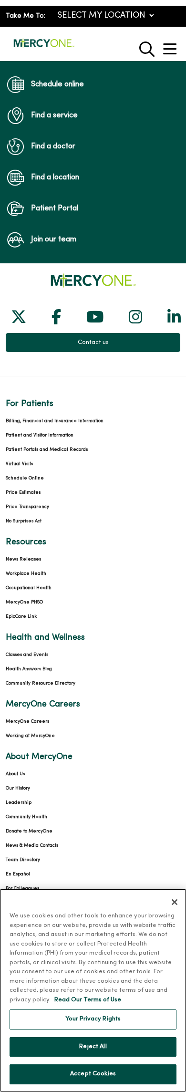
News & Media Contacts (32, 845)
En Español (18, 874)
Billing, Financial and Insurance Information (54, 421)
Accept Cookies (93, 1074)
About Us (15, 774)
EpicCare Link (21, 616)
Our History (18, 788)
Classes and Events (27, 655)
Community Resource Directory (40, 683)
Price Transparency (27, 507)
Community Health (26, 817)
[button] (171, 45)
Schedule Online (25, 478)
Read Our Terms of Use (87, 1000)
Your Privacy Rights (93, 1019)
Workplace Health (26, 574)
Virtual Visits (19, 464)
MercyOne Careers (27, 721)
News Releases (23, 559)
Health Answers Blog (29, 669)
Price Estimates (23, 492)
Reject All (92, 1047)
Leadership (18, 803)
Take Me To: (25, 16)
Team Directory (23, 860)
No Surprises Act (23, 521)
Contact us (93, 342)
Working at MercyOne (30, 736)
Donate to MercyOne (29, 831)
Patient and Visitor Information (39, 435)
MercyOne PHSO (24, 602)
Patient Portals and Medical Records (47, 449)
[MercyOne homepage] (44, 47)
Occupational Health (29, 588)
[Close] (174, 902)
